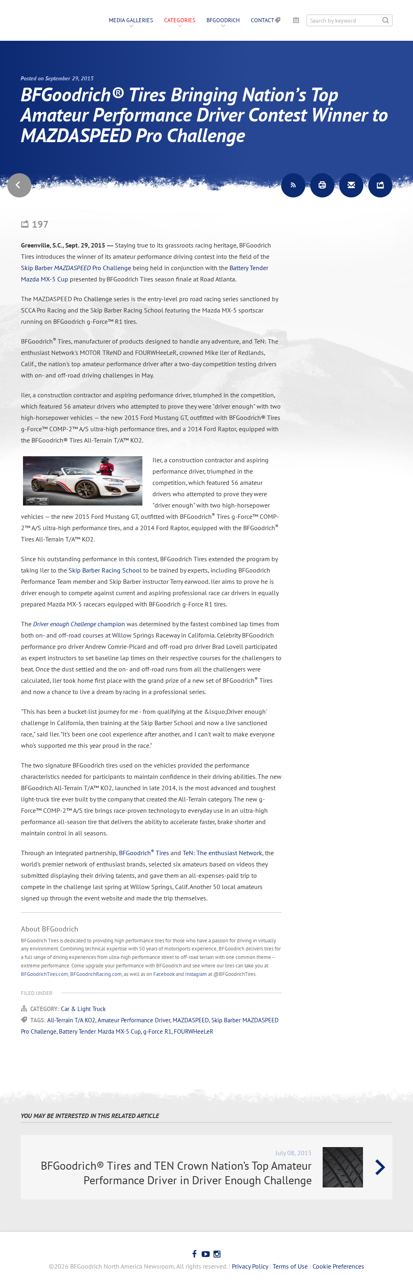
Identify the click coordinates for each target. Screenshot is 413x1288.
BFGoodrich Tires (144, 853)
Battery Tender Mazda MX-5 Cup (100, 1031)
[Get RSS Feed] (293, 185)
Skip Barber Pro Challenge (76, 268)
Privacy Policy (250, 1266)
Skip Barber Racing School (105, 570)
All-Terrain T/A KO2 (71, 1020)
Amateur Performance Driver (134, 1020)
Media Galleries (131, 20)
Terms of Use (290, 1266)
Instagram (196, 974)
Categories (179, 20)
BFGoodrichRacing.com (96, 974)
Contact (262, 20)
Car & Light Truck (83, 1009)
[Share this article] (380, 185)
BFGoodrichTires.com (44, 974)
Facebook (164, 974)
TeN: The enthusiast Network (222, 853)
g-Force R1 (157, 1031)
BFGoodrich (223, 20)
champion (79, 624)
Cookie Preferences (338, 1266)
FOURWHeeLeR (193, 1031)
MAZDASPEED (191, 1020)
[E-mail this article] (351, 185)
